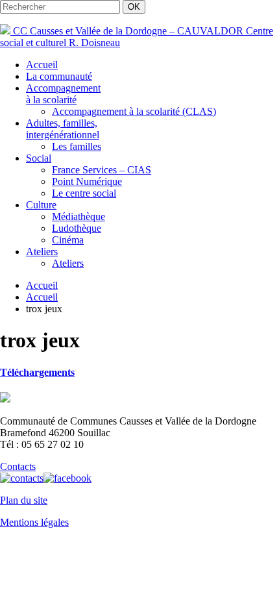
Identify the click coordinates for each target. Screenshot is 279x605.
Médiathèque (78, 216)
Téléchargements (37, 372)
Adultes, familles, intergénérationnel (62, 128)
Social (38, 158)
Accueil (42, 64)
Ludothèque (76, 228)
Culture (41, 204)
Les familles (76, 146)
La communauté (59, 76)
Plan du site (23, 500)
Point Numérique (87, 181)
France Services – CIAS (101, 169)
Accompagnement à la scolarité (63, 93)
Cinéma (68, 239)
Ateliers (42, 251)
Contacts (18, 466)
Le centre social (84, 193)
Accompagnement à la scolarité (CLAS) (134, 111)
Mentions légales (34, 522)
